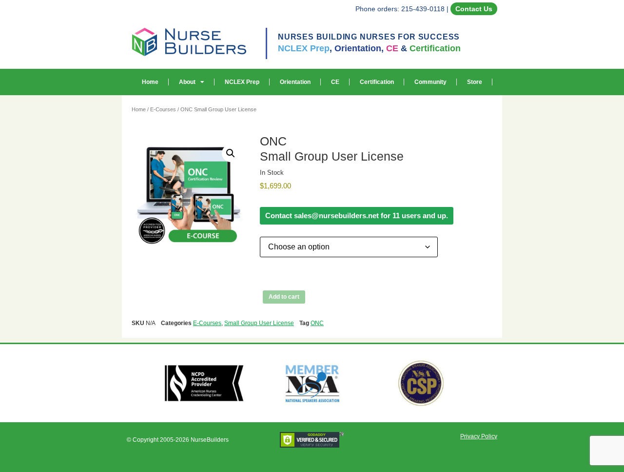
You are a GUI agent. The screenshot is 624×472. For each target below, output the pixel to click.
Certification (377, 82)
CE (335, 82)
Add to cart (284, 296)
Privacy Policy (478, 436)
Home (150, 82)
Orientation (295, 82)
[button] (230, 153)
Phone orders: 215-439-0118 (400, 9)
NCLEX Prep (242, 82)
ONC (317, 323)
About (187, 82)
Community (430, 82)
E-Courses (163, 109)
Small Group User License (259, 323)
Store (474, 82)
